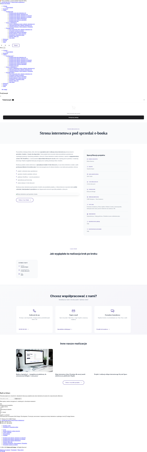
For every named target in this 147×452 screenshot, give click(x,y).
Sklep (4, 42)
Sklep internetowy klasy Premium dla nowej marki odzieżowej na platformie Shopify (70, 375)
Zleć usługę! (4, 89)
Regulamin (14, 450)
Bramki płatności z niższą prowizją (17, 33)
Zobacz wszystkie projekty (72, 382)
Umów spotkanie (7, 432)
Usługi (4, 10)
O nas (4, 429)
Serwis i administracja (11, 22)
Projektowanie (9, 11)
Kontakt (5, 40)
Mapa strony (21, 450)
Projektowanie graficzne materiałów (18, 20)
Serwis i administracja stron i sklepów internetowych (22, 24)
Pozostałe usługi (10, 28)
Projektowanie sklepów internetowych (18, 14)
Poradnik (5, 435)
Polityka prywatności (5, 450)
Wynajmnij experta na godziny (16, 31)
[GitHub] (5, 45)
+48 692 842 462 (5, 2)
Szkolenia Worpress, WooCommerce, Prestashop (21, 26)
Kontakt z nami (6, 425)
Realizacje (5, 8)
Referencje (5, 39)
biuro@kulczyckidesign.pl (17, 2)
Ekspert (16, 45)
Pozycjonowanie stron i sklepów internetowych (20, 29)
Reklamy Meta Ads (14, 36)
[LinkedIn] (9, 45)
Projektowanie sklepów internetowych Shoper (20, 17)
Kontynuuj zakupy (73, 117)
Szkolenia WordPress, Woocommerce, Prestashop (15, 443)
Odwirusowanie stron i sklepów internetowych (20, 25)
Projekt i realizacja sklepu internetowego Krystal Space (110, 374)
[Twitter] (4, 451)
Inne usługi (12, 37)
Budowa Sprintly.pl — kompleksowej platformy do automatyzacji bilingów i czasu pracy (31, 375)
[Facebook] (1, 45)
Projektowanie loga (14, 21)
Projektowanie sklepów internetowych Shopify (20, 15)
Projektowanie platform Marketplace (18, 18)
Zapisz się (17, 398)
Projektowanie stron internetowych (17, 13)
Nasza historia (9, 7)
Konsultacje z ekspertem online (16, 35)
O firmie (5, 6)
